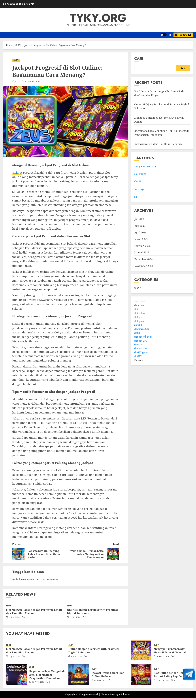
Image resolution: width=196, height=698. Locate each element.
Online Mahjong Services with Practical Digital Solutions (92, 611)
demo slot (139, 305)
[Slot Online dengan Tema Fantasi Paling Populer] (141, 674)
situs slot (138, 344)
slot (136, 196)
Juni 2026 (139, 225)
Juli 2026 (139, 219)
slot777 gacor (141, 352)
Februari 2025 (142, 246)
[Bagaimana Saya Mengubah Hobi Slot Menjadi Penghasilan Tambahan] (16, 674)
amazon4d (139, 301)
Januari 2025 (141, 252)
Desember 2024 (143, 259)
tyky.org (98, 18)
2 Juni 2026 (75, 617)
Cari (138, 58)
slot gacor (139, 321)
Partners (138, 360)
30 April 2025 (162, 656)
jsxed (17, 82)
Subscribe (185, 34)
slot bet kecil (140, 348)
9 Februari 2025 (32, 82)
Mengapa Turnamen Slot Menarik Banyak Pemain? (170, 650)
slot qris (138, 317)
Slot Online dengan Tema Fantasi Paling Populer (170, 674)
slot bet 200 (140, 340)
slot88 (137, 181)
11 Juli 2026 (14, 617)
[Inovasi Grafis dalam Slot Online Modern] (78, 674)
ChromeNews (108, 694)
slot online (140, 174)
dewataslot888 (141, 329)
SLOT (16, 60)
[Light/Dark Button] (163, 34)
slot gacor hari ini (143, 336)
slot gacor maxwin (145, 166)
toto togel (139, 189)
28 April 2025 (38, 682)
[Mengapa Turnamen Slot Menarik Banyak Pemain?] (141, 650)
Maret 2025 (141, 239)
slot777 (137, 356)
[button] (170, 35)
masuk (30, 579)
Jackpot (17, 172)
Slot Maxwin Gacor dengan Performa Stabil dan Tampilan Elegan (34, 611)
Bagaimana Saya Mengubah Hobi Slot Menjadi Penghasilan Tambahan (47, 674)
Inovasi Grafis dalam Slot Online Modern (158, 144)
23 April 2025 (162, 680)
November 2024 (143, 266)
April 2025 (140, 232)
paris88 (138, 325)
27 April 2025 (100, 680)
